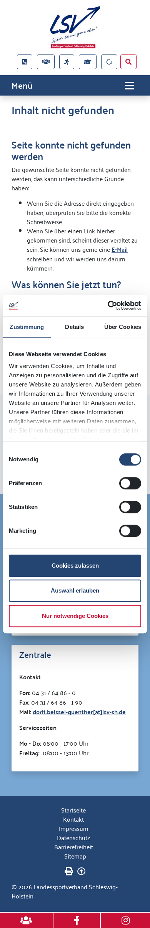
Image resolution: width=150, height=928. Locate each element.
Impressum (73, 828)
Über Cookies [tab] (122, 327)
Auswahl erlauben (75, 590)
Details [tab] (74, 327)
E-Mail (120, 249)
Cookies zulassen (75, 565)
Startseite (73, 809)
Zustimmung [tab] (27, 327)
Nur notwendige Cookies (75, 616)
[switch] (130, 483)
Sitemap (75, 855)
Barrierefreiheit (73, 846)
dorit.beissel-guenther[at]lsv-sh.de (79, 711)
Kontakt (73, 819)
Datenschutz (73, 837)
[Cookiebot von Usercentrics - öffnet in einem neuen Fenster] (108, 305)
